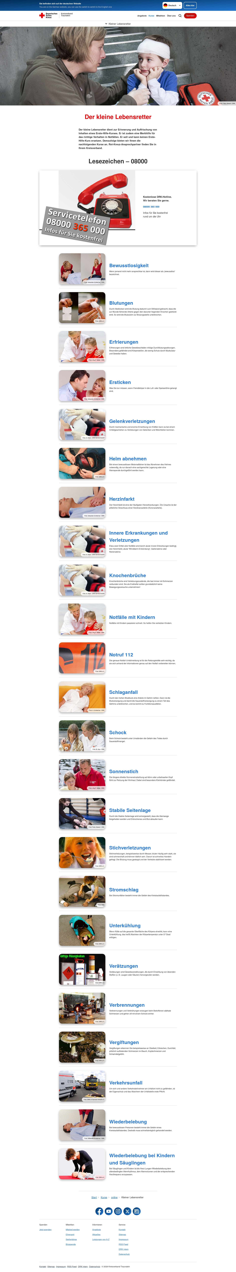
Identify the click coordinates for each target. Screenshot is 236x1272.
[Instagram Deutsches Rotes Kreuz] (118, 1211)
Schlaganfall (123, 691)
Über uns (171, 15)
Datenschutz (124, 1254)
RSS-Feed (123, 1244)
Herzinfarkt (121, 498)
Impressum (123, 1239)
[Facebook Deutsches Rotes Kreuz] (99, 1211)
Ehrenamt (70, 1234)
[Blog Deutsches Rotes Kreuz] (137, 1211)
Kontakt (122, 1229)
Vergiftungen (124, 1042)
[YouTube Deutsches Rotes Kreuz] (109, 1211)
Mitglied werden (73, 1229)
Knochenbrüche (127, 575)
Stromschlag (124, 889)
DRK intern (123, 1249)
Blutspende (71, 1244)
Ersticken (120, 382)
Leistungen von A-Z (100, 1239)
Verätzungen (123, 965)
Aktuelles (96, 1234)
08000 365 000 (151, 206)
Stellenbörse (71, 1239)
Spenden (190, 15)
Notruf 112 (121, 654)
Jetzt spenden (45, 1229)
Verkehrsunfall (125, 1082)
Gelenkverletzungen (132, 420)
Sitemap (122, 1234)
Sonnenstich (123, 771)
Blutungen (121, 302)
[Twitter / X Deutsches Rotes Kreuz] (127, 1211)
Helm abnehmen (128, 458)
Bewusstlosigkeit (129, 265)
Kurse (151, 15)
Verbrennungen (127, 1004)
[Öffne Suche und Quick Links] (180, 16)
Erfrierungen (123, 341)
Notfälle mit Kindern (132, 617)
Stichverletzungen (130, 847)
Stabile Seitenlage (130, 810)
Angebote (142, 15)
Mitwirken (160, 15)
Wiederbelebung (128, 1121)
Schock (117, 732)
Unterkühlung (125, 925)
